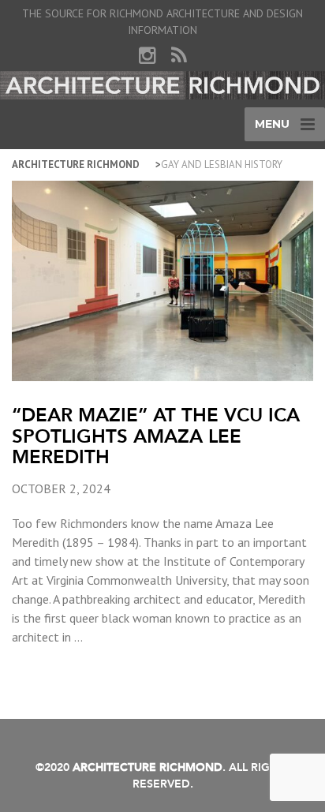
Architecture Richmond (76, 164)
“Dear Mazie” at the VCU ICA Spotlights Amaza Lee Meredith (156, 435)
